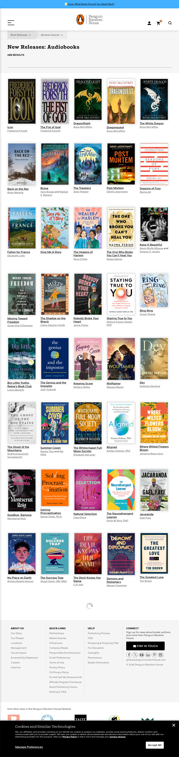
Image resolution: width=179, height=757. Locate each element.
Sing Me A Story (50, 252)
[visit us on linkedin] (148, 654)
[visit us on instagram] (160, 654)
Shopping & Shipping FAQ (103, 643)
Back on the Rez (18, 189)
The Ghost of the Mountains (18, 448)
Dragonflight (81, 123)
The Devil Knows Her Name (87, 579)
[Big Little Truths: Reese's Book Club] (22, 358)
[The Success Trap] (55, 553)
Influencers (55, 643)
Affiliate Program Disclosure (65, 682)
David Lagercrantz (117, 191)
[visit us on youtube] (141, 654)
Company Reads (58, 648)
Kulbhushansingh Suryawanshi (17, 455)
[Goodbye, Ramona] (22, 490)
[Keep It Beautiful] (154, 224)
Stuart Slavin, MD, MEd (53, 581)
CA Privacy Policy (59, 672)
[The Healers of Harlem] (88, 228)
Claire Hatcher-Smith (52, 325)
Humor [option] (46, 75)
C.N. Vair (78, 584)
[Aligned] (121, 423)
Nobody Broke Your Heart (86, 320)
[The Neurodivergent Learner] (121, 489)
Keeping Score (83, 383)
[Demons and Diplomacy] (121, 554)
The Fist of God (50, 127)
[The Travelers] (88, 164)
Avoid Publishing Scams (63, 687)
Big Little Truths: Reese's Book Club (19, 384)
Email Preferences (59, 657)
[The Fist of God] (55, 101)
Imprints (16, 667)
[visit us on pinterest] (154, 654)
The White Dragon (152, 123)
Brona (44, 188)
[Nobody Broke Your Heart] (88, 294)
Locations (16, 643)
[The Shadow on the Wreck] (55, 294)
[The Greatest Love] (154, 553)
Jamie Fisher (80, 325)
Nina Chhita (80, 259)
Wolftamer (114, 383)
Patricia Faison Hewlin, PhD (120, 323)
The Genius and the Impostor (53, 384)
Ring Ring (146, 311)
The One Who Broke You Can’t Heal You (120, 253)
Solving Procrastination (50, 511)
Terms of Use (56, 662)
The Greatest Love (152, 577)
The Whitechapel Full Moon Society (87, 449)
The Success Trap (51, 578)
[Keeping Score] (88, 359)
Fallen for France (18, 252)
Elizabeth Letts (16, 255)
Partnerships (56, 633)
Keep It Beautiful (151, 245)
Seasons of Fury (150, 188)
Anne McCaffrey (82, 127)
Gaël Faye (145, 518)
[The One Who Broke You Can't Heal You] (121, 228)
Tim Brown (146, 581)
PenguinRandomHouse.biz (65, 652)
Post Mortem (115, 188)
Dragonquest (115, 127)
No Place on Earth (19, 578)
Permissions (95, 657)
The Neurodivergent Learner (120, 515)
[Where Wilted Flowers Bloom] (154, 422)
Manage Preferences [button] (29, 747)
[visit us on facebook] (129, 654)
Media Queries (57, 638)
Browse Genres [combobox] (50, 35)
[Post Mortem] (121, 164)
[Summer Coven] (55, 423)
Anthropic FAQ (57, 692)
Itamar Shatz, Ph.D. (51, 516)
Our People (17, 638)
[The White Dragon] (154, 99)
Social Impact (18, 652)
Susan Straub (147, 314)
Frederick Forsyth (17, 131)
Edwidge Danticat (150, 386)
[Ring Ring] (154, 290)
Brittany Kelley (81, 387)
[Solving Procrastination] (55, 488)
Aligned (112, 447)
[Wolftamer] (121, 359)
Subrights (93, 652)
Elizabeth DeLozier (84, 454)
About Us (17, 628)
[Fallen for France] (22, 228)
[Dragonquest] (121, 101)
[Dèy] (154, 358)
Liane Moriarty (15, 390)
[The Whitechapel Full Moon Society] (88, 423)
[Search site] (170, 23)
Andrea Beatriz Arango (20, 581)
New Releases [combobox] (19, 35)
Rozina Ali (145, 192)
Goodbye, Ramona (19, 515)
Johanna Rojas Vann (151, 453)
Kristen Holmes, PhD (118, 451)
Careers (15, 662)
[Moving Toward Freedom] (22, 294)
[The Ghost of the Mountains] (22, 423)
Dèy (142, 383)
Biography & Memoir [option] (25, 74)
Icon (10, 127)
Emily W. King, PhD (117, 520)
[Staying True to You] (121, 294)
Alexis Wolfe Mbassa (151, 248)
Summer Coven (50, 448)
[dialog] (89, 739)
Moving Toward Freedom (17, 320)
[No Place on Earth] (22, 553)
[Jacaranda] (154, 490)
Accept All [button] (155, 745)
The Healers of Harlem (83, 253)
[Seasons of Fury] (154, 164)
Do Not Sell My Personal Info (65, 677)
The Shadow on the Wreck (53, 320)
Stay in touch (147, 646)
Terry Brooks (47, 192)
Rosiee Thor (47, 451)
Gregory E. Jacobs (150, 251)
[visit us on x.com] (135, 654)
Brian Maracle (15, 192)
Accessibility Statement (24, 657)
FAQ (90, 638)
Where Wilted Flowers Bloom (154, 448)
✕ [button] (174, 725)
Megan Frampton (117, 585)
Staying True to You (119, 318)
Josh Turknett (48, 389)
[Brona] (55, 164)
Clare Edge (79, 517)
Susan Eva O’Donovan (20, 325)
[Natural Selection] (88, 490)
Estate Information (98, 662)
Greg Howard (80, 191)
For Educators (96, 648)
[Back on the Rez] (22, 164)
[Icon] (22, 101)
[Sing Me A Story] (55, 228)
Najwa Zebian (114, 259)
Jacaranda (146, 514)
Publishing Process (99, 633)
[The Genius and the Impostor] (55, 358)
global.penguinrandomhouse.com (146, 659)
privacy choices (118, 736)
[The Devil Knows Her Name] (88, 553)
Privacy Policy (57, 667)
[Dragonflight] (88, 99)
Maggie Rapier (115, 387)
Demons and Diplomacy (115, 580)
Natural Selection (85, 514)
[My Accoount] (149, 23)
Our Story (16, 633)
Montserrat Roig (16, 518)
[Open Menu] (11, 22)
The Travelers (82, 188)
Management (19, 648)
